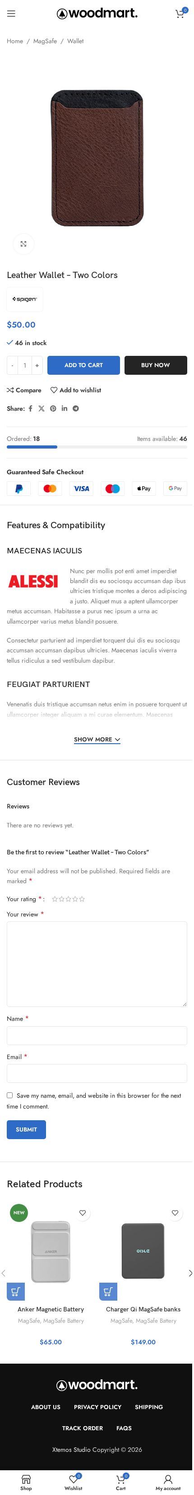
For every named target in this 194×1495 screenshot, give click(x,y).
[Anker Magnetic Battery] (51, 1251)
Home (15, 40)
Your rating (24, 898)
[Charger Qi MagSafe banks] (143, 1251)
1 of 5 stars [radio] (54, 899)
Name (18, 1019)
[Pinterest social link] (53, 409)
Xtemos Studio (71, 1449)
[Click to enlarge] (24, 244)
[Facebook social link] (30, 409)
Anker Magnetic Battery (51, 1309)
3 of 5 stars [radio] (68, 899)
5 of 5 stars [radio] (82, 899)
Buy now (155, 365)
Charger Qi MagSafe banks (143, 1309)
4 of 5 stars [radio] (75, 899)
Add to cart (84, 365)
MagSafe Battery (63, 1320)
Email (17, 1057)
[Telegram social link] (76, 409)
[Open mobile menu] (11, 13)
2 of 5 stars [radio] (61, 899)
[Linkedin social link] (64, 409)
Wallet (75, 40)
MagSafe (45, 40)
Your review (25, 914)
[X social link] (41, 409)
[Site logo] (97, 12)
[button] (16, 1292)
